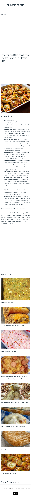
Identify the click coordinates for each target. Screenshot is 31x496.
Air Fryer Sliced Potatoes (8, 473)
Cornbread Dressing (7, 302)
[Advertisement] (15, 35)
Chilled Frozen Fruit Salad (8, 351)
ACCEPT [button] (15, 493)
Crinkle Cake (5, 450)
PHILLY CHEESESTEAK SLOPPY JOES (12, 326)
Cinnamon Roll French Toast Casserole (13, 426)
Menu (4, 14)
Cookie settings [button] (22, 491)
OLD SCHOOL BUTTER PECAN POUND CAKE (14, 402)
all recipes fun (15, 5)
